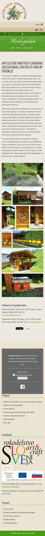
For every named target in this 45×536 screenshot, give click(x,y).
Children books (9, 519)
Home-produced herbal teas (14, 416)
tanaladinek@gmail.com (11, 315)
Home (18, 48)
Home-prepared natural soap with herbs (18, 412)
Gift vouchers (8, 509)
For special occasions (11, 516)
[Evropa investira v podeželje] (22, 476)
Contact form (22, 378)
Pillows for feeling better (13, 405)
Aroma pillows (9, 409)
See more (7, 468)
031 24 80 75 (14, 34)
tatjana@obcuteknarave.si (32, 34)
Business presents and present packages (19, 512)
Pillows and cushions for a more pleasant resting (22, 402)
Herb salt (6, 423)
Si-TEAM (31, 533)
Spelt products (9, 419)
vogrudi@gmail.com (35, 322)
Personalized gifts (10, 523)
